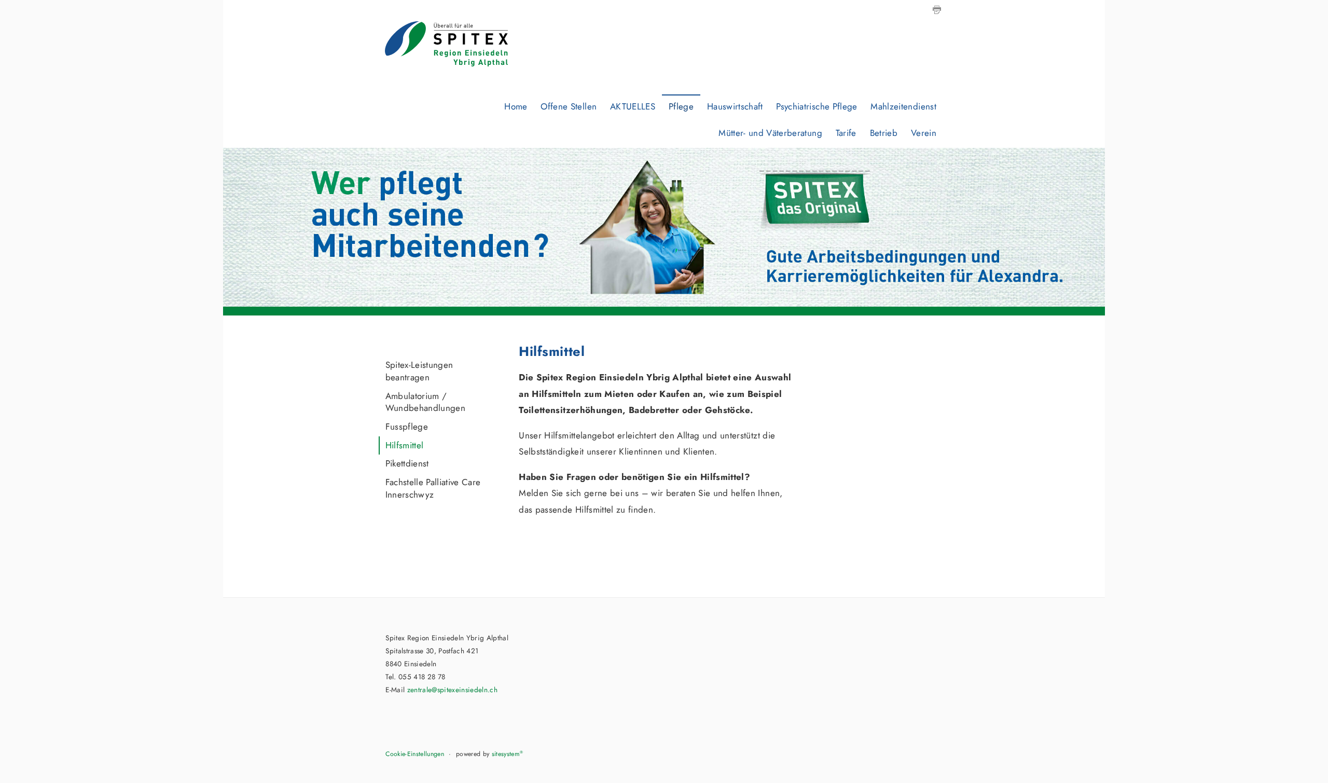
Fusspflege (406, 426)
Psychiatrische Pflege (816, 106)
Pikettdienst (407, 463)
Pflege (681, 106)
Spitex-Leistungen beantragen (419, 371)
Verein (923, 133)
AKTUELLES (632, 106)
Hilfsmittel (404, 445)
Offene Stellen (569, 106)
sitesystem (507, 754)
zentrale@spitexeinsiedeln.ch (452, 689)
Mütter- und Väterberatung (770, 133)
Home (515, 106)
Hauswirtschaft (735, 106)
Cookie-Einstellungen (414, 754)
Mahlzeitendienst (903, 106)
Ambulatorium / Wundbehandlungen (425, 402)
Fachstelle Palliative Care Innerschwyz (433, 488)
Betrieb (883, 133)
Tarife (846, 133)
